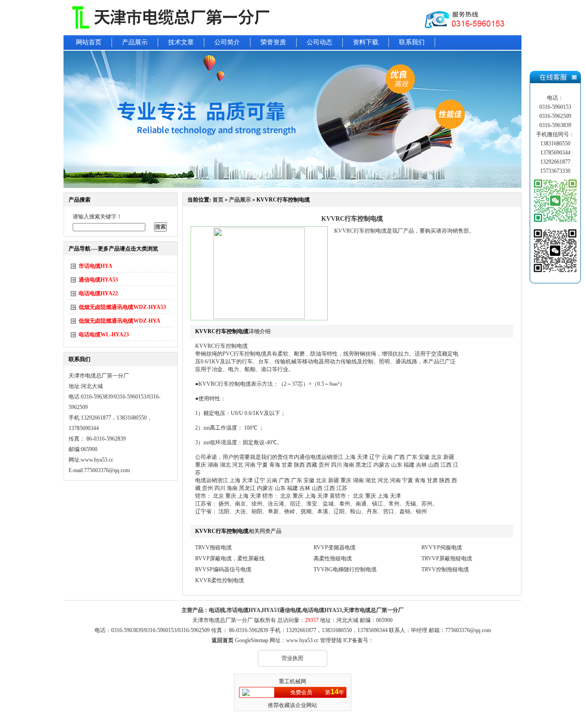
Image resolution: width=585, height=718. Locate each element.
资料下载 (365, 42)
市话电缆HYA (95, 266)
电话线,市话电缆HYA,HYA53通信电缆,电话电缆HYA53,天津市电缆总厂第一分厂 (306, 610)
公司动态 (319, 42)
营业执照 (292, 658)
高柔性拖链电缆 (333, 558)
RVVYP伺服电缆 (441, 547)
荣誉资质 (273, 42)
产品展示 (135, 42)
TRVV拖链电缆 (213, 547)
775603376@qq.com (468, 630)
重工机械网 (292, 681)
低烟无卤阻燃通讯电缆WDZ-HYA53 (122, 307)
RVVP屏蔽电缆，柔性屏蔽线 (230, 558)
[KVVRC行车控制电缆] (259, 317)
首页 (218, 200)
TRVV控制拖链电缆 (445, 569)
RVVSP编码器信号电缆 (223, 569)
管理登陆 (331, 640)
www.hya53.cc (97, 460)
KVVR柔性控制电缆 (219, 580)
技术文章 (181, 42)
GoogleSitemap (251, 640)
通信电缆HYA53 (98, 280)
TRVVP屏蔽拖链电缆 (446, 558)
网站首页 (88, 42)
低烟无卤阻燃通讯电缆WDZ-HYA (119, 321)
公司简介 (227, 42)
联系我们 (412, 42)
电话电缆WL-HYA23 (104, 334)
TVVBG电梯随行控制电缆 (345, 569)
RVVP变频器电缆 (335, 547)
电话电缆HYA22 (98, 293)
